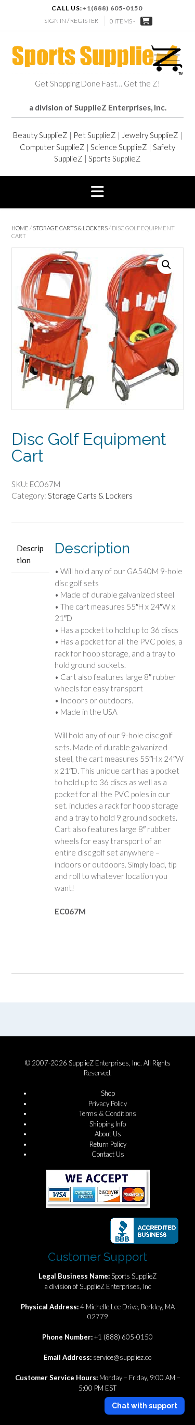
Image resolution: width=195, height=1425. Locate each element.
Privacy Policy (107, 1103)
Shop (108, 1093)
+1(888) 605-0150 (112, 8)
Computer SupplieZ (52, 147)
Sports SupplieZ (114, 158)
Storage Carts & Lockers (70, 228)
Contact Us (108, 1154)
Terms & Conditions (107, 1113)
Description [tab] (30, 554)
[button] (97, 192)
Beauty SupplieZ (40, 135)
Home (20, 228)
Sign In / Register (71, 20)
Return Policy (107, 1144)
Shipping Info (107, 1124)
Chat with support (144, 1406)
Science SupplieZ (118, 147)
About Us (108, 1134)
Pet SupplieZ (94, 135)
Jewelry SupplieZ (150, 135)
